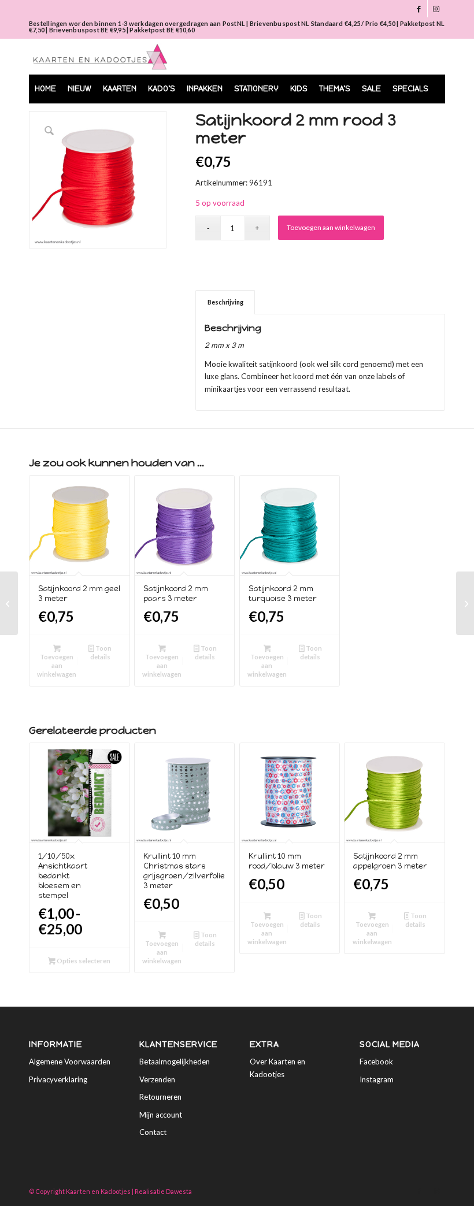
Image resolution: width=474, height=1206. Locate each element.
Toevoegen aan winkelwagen (331, 227)
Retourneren (160, 1096)
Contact (152, 1132)
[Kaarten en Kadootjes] (100, 56)
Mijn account (160, 1114)
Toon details (101, 652)
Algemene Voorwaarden (69, 1061)
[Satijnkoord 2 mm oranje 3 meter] (9, 603)
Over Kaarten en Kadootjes (277, 1067)
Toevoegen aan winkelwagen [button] (56, 665)
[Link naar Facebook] (418, 8)
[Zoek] (429, 117)
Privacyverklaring (58, 1079)
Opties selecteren (82, 960)
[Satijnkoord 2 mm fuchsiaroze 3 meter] (465, 603)
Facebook (376, 1061)
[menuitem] (45, 89)
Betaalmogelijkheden (174, 1061)
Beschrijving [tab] (225, 302)
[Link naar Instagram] (436, 8)
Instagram (377, 1079)
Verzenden (157, 1079)
